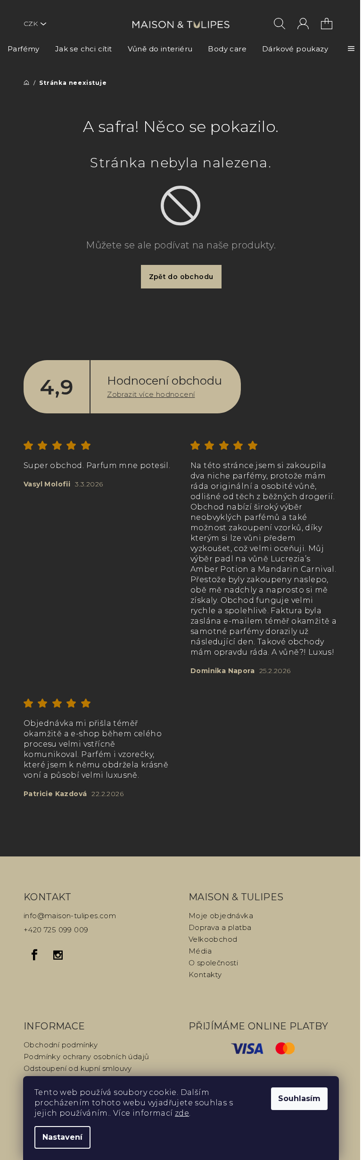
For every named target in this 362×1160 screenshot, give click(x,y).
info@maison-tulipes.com (70, 915)
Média (200, 950)
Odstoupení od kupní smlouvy (78, 1068)
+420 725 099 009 (56, 929)
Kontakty (205, 974)
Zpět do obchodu (181, 276)
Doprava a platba (220, 927)
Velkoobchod (213, 939)
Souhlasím (299, 1098)
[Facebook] (34, 955)
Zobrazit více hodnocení (151, 394)
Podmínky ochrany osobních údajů (86, 1056)
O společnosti (213, 962)
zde (182, 1113)
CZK (31, 23)
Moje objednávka (221, 915)
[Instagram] (58, 955)
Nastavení (62, 1137)
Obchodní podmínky (61, 1044)
